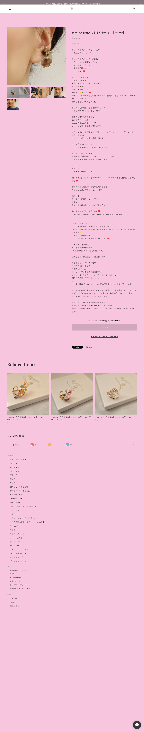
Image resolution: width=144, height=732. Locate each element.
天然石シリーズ (16, 510)
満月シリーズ (15, 546)
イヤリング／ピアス (18, 459)
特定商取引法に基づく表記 (20, 589)
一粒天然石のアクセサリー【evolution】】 (27, 522)
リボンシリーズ (16, 557)
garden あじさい (17, 538)
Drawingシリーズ (17, 499)
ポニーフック (15, 471)
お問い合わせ (15, 581)
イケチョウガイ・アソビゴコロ (22, 518)
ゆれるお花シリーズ (18, 553)
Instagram (13, 599)
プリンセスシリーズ (18, 561)
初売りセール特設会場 (19, 487)
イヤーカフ (14, 514)
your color (15, 503)
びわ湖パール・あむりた (20, 491)
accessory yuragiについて (19, 570)
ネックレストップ (17, 534)
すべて (16, 444)
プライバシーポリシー (18, 585)
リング (12, 483)
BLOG (12, 574)
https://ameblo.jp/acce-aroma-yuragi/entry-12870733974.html (97, 214)
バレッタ (13, 463)
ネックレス (14, 467)
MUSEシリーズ (16, 495)
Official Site (14, 606)
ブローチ (13, 475)
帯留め (12, 530)
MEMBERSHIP (15, 578)
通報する (89, 347)
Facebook (13, 602)
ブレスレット (15, 479)
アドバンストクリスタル (20, 550)
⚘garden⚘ (14, 526)
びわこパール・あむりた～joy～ (23, 506)
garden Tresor (16, 542)
